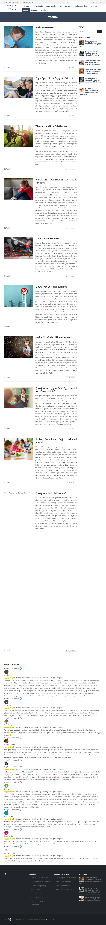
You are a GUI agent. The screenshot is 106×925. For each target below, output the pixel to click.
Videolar (34, 10)
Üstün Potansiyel (81, 6)
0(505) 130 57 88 (28, 2)
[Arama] (88, 2)
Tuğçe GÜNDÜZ (38, 6)
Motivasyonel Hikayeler (47, 238)
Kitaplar (94, 6)
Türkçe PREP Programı (38, 898)
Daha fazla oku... (70, 67)
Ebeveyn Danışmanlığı (38, 886)
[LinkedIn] (100, 2)
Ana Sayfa (8, 2)
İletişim (16, 2)
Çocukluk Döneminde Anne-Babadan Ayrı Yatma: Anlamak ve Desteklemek (89, 91)
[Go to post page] (81, 43)
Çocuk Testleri (65, 6)
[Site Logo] (12, 8)
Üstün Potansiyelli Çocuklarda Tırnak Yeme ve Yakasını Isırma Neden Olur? (90, 44)
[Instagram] (96, 2)
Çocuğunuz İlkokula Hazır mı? (50, 493)
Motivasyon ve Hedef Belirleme (51, 286)
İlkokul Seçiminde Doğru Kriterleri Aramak (56, 441)
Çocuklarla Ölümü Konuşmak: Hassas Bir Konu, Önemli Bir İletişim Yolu (90, 81)
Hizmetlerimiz (50, 6)
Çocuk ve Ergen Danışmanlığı (41, 882)
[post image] (18, 37)
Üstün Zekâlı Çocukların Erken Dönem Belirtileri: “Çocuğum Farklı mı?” (93, 71)
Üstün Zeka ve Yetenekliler (65, 890)
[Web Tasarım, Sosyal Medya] (50, 919)
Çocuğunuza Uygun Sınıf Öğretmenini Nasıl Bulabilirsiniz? (56, 390)
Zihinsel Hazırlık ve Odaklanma (51, 126)
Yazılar (25, 10)
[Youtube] (93, 2)
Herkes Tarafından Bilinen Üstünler (53, 337)
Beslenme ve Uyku (44, 27)
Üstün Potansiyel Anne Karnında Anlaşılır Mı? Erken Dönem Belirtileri (92, 62)
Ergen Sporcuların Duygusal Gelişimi (54, 78)
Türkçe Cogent (36, 894)
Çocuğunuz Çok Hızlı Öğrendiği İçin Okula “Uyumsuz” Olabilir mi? (92, 53)
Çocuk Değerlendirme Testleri (66, 878)
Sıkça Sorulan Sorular (63, 886)
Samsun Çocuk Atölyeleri (39, 878)
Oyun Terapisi (35, 890)
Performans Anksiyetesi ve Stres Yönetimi (56, 181)
